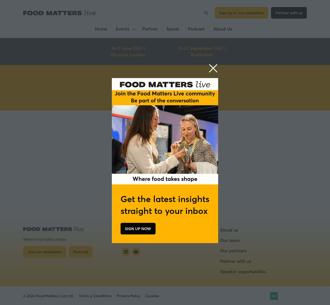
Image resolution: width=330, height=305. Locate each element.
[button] (213, 68)
